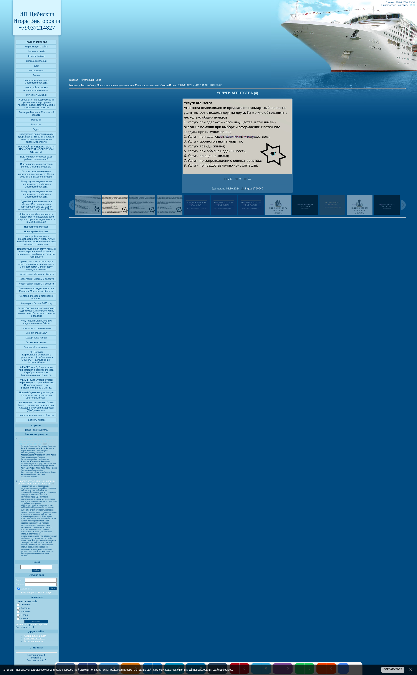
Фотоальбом (87, 85)
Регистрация (45, 592)
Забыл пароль (28, 592)
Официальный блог (35, 636)
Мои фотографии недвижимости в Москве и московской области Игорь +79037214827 (37, 441)
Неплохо (25, 611)
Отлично (25, 604)
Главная (73, 80)
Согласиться (393, 669)
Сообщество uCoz (34, 638)
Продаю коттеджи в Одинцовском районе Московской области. (37, 482)
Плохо (24, 615)
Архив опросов (38, 624)
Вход (98, 80)
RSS (412, 5)
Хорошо (25, 608)
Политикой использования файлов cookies (205, 669)
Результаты (22, 624)
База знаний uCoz (34, 641)
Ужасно (25, 618)
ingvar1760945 (254, 188)
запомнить (26, 588)
